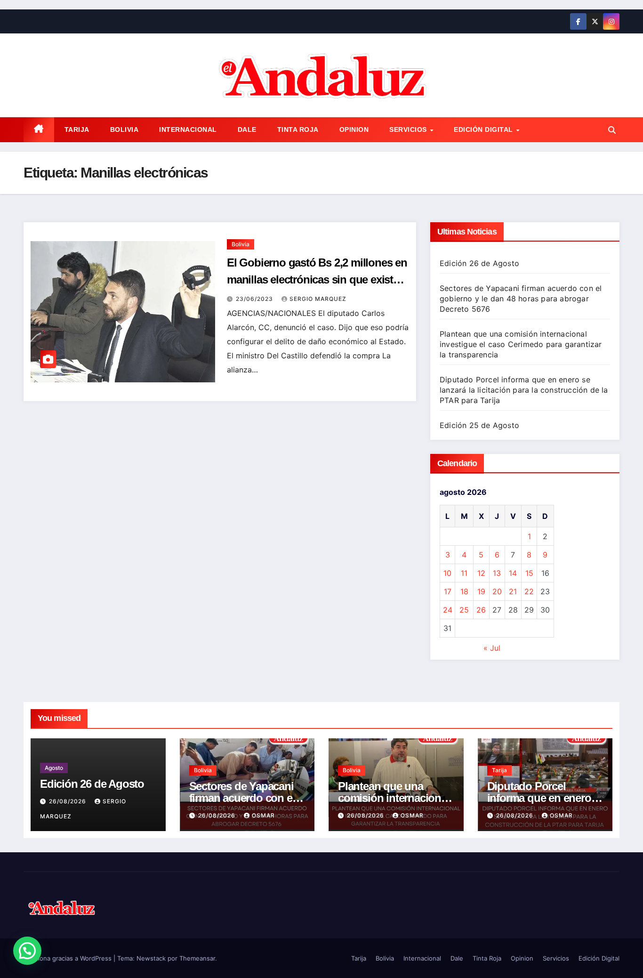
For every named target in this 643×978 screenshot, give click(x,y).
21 (513, 591)
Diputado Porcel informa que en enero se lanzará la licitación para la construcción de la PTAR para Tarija (524, 390)
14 (513, 573)
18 (464, 591)
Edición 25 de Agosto (479, 425)
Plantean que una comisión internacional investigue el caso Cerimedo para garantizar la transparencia (521, 344)
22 (529, 591)
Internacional (188, 129)
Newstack (151, 958)
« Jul (491, 648)
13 (497, 573)
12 (481, 573)
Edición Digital (484, 129)
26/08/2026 (68, 801)
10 (447, 573)
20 (497, 591)
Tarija (76, 129)
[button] (612, 130)
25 (464, 609)
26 (481, 609)
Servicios (409, 129)
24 (447, 609)
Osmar (263, 815)
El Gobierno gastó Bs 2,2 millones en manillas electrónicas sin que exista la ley (317, 279)
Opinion (354, 129)
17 (447, 591)
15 (529, 573)
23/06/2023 (255, 298)
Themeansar (197, 958)
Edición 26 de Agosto (479, 263)
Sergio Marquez (317, 298)
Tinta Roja (298, 129)
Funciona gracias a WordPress (68, 958)
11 (464, 573)
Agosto (54, 767)
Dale (247, 129)
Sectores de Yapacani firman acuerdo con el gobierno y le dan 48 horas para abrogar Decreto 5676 (521, 298)
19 (481, 591)
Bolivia (124, 129)
